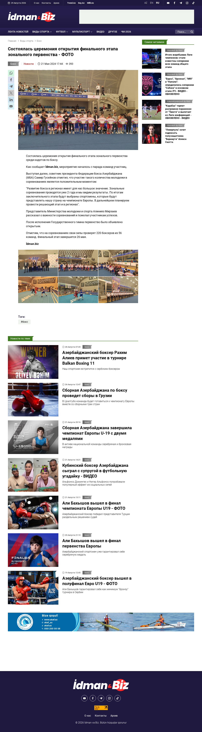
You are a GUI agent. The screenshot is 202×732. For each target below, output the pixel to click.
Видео (100, 31)
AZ (145, 2)
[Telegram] (180, 2)
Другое (112, 31)
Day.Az (81, 3)
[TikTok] (193, 2)
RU (157, 2)
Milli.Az (90, 3)
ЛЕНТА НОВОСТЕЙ (18, 31)
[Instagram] (187, 2)
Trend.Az (71, 3)
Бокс (13, 63)
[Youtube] (168, 2)
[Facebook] (174, 2)
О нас (36, 3)
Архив (56, 3)
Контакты (46, 3)
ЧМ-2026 (126, 31)
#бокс (24, 321)
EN (151, 2)
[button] (11, 73)
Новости (29, 63)
